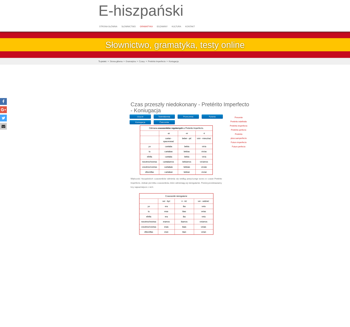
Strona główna (108, 26)
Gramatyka (146, 26)
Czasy (142, 61)
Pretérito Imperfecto (157, 61)
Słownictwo (128, 26)
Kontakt (190, 26)
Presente (239, 117)
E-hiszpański (140, 10)
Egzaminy (162, 26)
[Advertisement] (113, 113)
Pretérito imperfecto (238, 126)
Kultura (176, 26)
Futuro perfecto (238, 146)
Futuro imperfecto (239, 142)
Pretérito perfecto (238, 130)
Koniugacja (174, 61)
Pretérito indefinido (238, 121)
